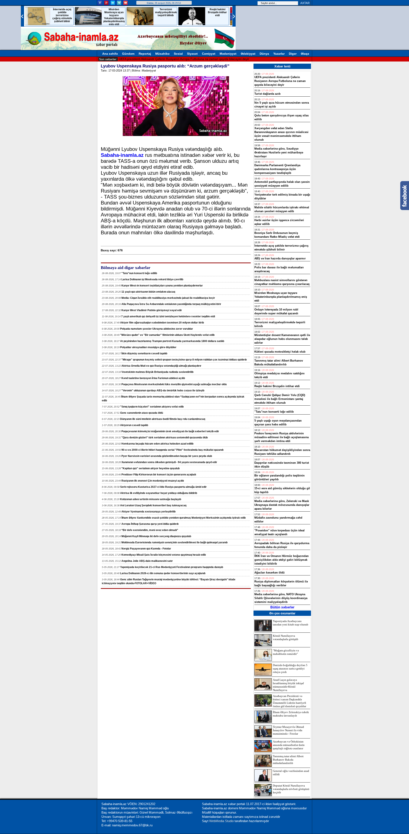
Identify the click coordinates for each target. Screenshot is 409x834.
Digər (293, 53)
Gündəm (128, 53)
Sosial (178, 53)
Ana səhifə (110, 53)
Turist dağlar (127, 59)
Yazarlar (279, 53)
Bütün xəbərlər (282, 607)
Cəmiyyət (208, 53)
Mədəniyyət (228, 53)
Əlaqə (305, 53)
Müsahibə (162, 53)
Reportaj (145, 53)
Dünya (264, 53)
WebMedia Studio (222, 821)
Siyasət (192, 53)
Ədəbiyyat (248, 53)
